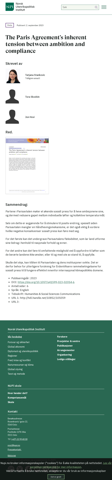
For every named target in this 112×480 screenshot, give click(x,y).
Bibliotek (12, 455)
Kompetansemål (17, 397)
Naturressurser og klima (21, 364)
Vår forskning (15, 336)
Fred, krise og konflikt (19, 360)
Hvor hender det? (17, 393)
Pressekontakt (15, 449)
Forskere (62, 336)
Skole (11, 402)
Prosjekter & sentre (68, 341)
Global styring (15, 369)
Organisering (64, 354)
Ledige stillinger (66, 359)
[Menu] (103, 7)
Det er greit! (56, 476)
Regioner (12, 355)
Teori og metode (16, 373)
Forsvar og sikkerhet (18, 342)
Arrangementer (66, 350)
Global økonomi (16, 346)
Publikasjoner (65, 345)
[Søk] (96, 7)
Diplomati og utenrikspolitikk (23, 351)
